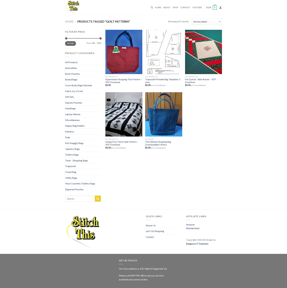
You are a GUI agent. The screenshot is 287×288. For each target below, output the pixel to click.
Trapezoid (70, 166)
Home (158, 7)
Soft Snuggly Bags (74, 143)
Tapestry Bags (72, 148)
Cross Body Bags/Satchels (78, 85)
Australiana (71, 67)
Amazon (190, 224)
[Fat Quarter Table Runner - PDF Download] (203, 52)
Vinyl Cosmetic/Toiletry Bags (80, 183)
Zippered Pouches (74, 189)
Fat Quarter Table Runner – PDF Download (200, 81)
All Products (71, 62)
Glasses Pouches (73, 102)
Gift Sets (69, 96)
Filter (70, 43)
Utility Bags (71, 177)
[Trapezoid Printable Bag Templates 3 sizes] (163, 52)
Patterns (69, 131)
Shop (175, 7)
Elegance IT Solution (197, 243)
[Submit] (98, 198)
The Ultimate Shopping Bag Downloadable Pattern (158, 143)
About (166, 7)
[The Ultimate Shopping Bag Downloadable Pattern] (163, 114)
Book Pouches (72, 73)
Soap (67, 137)
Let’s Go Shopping (155, 231)
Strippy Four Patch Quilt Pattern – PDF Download (121, 143)
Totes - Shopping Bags (76, 160)
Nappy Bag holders (75, 125)
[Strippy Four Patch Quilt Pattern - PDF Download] (123, 114)
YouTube (197, 7)
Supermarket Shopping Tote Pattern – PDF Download (123, 81)
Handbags (70, 108)
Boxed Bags (71, 79)
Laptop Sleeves (72, 114)
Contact (185, 7)
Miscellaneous (72, 120)
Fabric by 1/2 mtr (74, 91)
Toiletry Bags (72, 154)
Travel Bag (70, 171)
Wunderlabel (192, 228)
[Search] (152, 7)
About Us (151, 225)
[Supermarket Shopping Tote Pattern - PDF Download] (123, 52)
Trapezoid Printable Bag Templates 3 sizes (162, 81)
